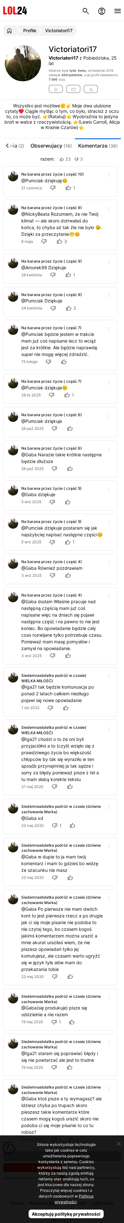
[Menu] (117, 10)
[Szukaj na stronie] (85, 10)
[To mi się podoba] (65, 361)
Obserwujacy (51, 145)
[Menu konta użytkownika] (101, 10)
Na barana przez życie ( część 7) (51, 327)
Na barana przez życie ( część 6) (51, 414)
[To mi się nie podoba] (54, 188)
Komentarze (98, 145)
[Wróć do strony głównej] (10, 30)
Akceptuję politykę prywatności (66, 1214)
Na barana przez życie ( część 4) (51, 561)
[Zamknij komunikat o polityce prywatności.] (118, 1143)
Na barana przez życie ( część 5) (51, 488)
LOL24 (15, 10)
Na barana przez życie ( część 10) (52, 174)
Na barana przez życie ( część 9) (51, 207)
